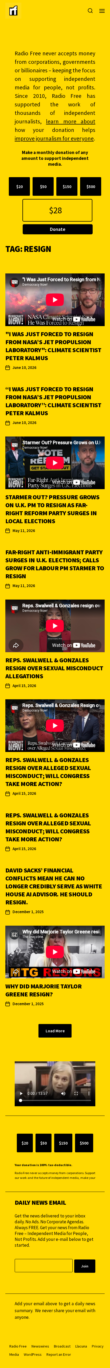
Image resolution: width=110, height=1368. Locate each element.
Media (14, 1354)
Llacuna (81, 1346)
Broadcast (62, 1346)
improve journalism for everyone (54, 138)
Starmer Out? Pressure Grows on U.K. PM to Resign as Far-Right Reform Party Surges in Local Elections (52, 509)
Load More (55, 1030)
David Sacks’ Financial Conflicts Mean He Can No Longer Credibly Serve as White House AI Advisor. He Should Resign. (53, 886)
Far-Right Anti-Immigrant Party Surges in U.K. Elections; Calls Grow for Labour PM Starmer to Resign (54, 564)
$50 (43, 186)
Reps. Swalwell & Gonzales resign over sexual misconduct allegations (54, 668)
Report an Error (58, 1354)
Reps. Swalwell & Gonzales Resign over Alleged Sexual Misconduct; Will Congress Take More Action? (48, 772)
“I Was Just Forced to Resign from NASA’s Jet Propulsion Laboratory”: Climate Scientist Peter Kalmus (53, 401)
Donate (57, 229)
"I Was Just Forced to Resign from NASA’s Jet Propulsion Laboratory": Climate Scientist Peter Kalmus (53, 346)
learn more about (70, 121)
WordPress (33, 1354)
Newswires (40, 1346)
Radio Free (18, 1346)
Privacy (98, 1346)
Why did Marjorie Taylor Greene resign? (43, 990)
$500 (91, 186)
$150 (67, 186)
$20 (19, 186)
